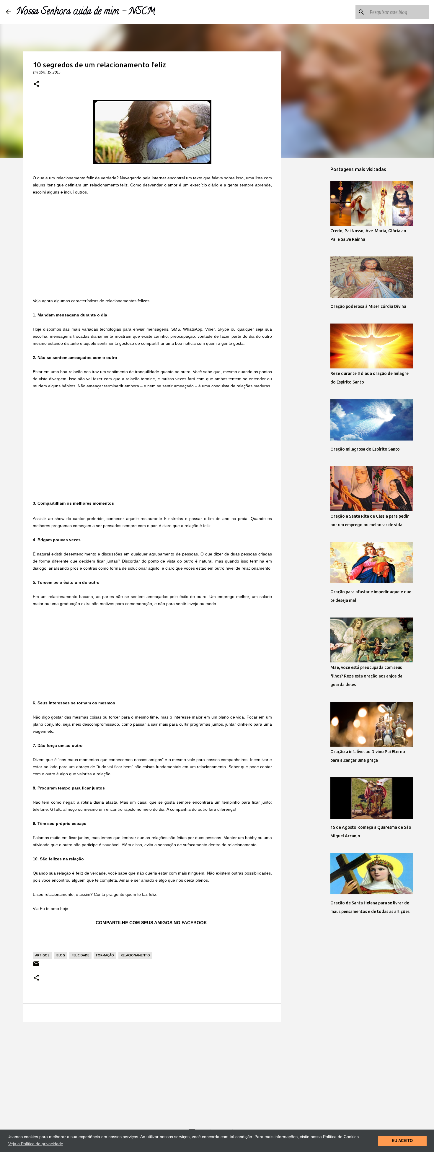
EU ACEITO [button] (402, 1141)
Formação (105, 955)
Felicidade (80, 955)
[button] (36, 84)
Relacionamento (135, 955)
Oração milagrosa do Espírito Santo (365, 449)
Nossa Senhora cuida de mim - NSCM (86, 12)
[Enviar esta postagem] (36, 966)
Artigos (42, 955)
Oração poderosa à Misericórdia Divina (368, 306)
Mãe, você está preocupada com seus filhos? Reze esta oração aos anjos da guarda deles (366, 676)
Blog (60, 955)
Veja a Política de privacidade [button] (35, 1143)
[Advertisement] (152, 246)
